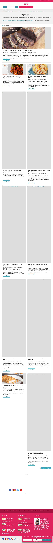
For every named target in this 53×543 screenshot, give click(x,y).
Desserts (33, 266)
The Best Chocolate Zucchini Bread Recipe (17, 50)
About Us (20, 510)
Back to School (30, 7)
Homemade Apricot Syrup (41, 19)
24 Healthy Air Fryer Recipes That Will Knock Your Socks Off (8, 531)
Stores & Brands (26, 510)
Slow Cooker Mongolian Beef (19, 20)
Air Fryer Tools (25, 11)
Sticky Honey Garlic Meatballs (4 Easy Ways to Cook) (11, 524)
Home (3, 25)
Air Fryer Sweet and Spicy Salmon (12, 76)
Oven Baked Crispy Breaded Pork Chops (13, 385)
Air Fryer (21, 77)
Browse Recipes (11, 11)
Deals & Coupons (22, 7)
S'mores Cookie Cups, (33, 19)
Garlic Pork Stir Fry (29, 20)
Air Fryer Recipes (18, 11)
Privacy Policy (26, 511)
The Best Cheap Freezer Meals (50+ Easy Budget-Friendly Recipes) (24, 520)
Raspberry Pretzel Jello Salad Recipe (37, 264)
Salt (31, 52)
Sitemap (40, 510)
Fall (30, 174)
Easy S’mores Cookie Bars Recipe (12, 170)
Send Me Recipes (41, 11)
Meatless (34, 52)
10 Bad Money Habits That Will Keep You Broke (26, 530)
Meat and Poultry (7, 268)
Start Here (9, 510)
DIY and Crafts (5, 11)
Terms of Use (46, 510)
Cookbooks (35, 11)
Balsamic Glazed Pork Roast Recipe (27, 525)
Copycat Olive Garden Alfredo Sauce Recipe (10, 519)
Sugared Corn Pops (28, 21)
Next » (49, 468)
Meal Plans (30, 11)
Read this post (6, 60)
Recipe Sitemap (35, 510)
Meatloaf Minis (11, 20)
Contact (15, 510)
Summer (29, 52)
